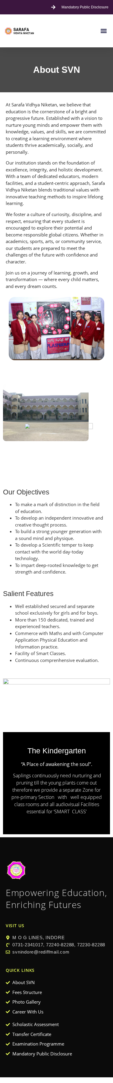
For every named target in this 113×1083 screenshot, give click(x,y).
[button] (103, 31)
